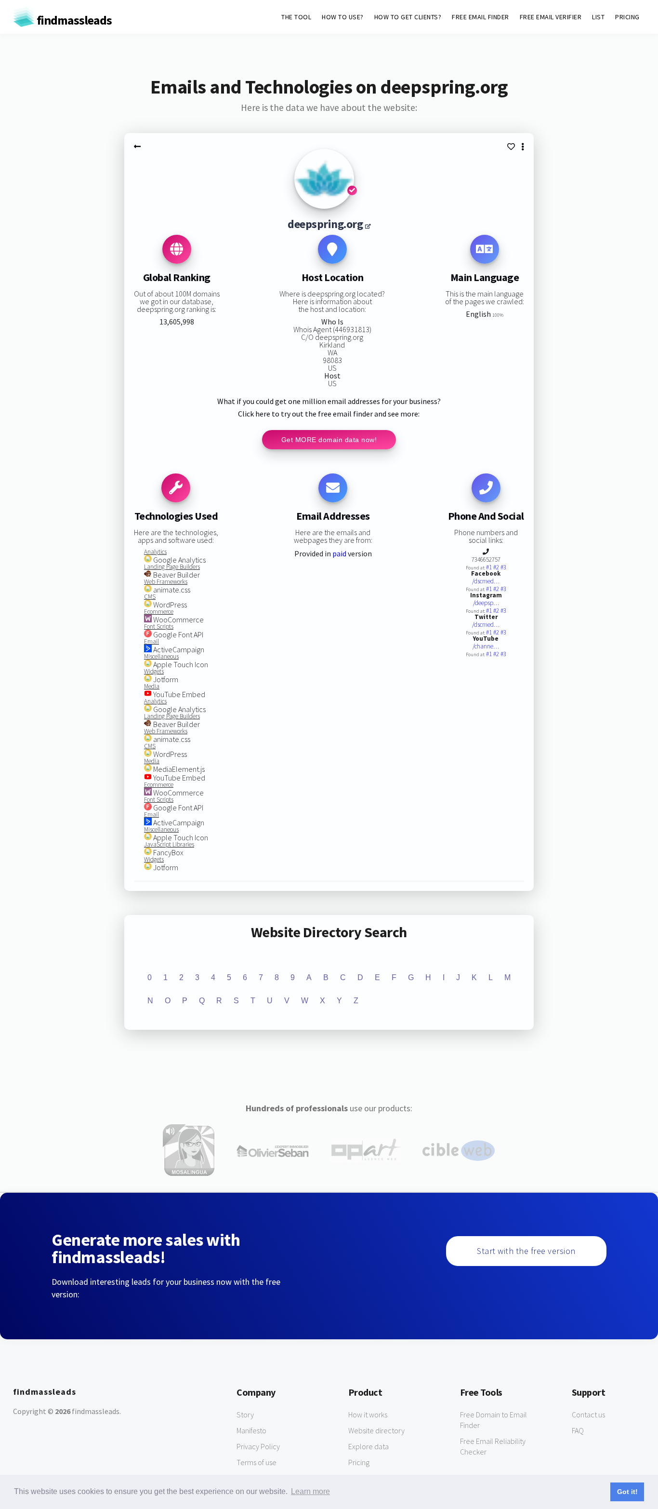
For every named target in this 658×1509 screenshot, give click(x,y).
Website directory (376, 1430)
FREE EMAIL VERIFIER (551, 17)
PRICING (627, 17)
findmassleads (73, 20)
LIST (598, 17)
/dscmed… (486, 581)
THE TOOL (296, 17)
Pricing (358, 1462)
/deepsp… (486, 603)
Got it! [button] (627, 1492)
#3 (503, 567)
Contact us (588, 1414)
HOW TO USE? (343, 17)
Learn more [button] (310, 1491)
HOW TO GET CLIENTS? (408, 17)
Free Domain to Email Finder (493, 1420)
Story (245, 1414)
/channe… (486, 646)
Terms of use (256, 1462)
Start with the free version (526, 1250)
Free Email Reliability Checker (493, 1446)
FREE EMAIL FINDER (480, 17)
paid (339, 553)
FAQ (578, 1430)
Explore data (368, 1446)
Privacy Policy (258, 1446)
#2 (496, 567)
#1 (489, 567)
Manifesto (251, 1430)
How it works (367, 1414)
